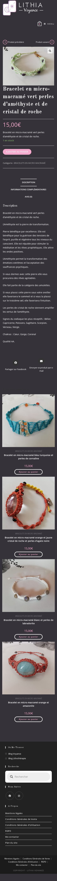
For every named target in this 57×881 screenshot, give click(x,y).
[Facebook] (10, 796)
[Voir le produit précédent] (5, 42)
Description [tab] (28, 182)
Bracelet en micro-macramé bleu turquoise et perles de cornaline (28, 457)
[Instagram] (19, 796)
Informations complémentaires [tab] (28, 189)
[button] (50, 50)
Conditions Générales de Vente (21, 819)
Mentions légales (14, 813)
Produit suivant (42, 42)
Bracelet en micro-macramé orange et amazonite (28, 704)
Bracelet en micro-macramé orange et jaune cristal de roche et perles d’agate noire (28, 539)
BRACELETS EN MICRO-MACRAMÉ (29, 163)
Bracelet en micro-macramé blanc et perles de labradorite (28, 621)
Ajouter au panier (17, 151)
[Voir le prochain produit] (52, 42)
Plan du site (11, 842)
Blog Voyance (14, 753)
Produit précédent (16, 42)
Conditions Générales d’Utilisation (22, 825)
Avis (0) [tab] (28, 196)
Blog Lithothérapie (17, 758)
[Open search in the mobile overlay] (28, 777)
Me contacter (12, 836)
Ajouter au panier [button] (28, 471)
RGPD (8, 830)
